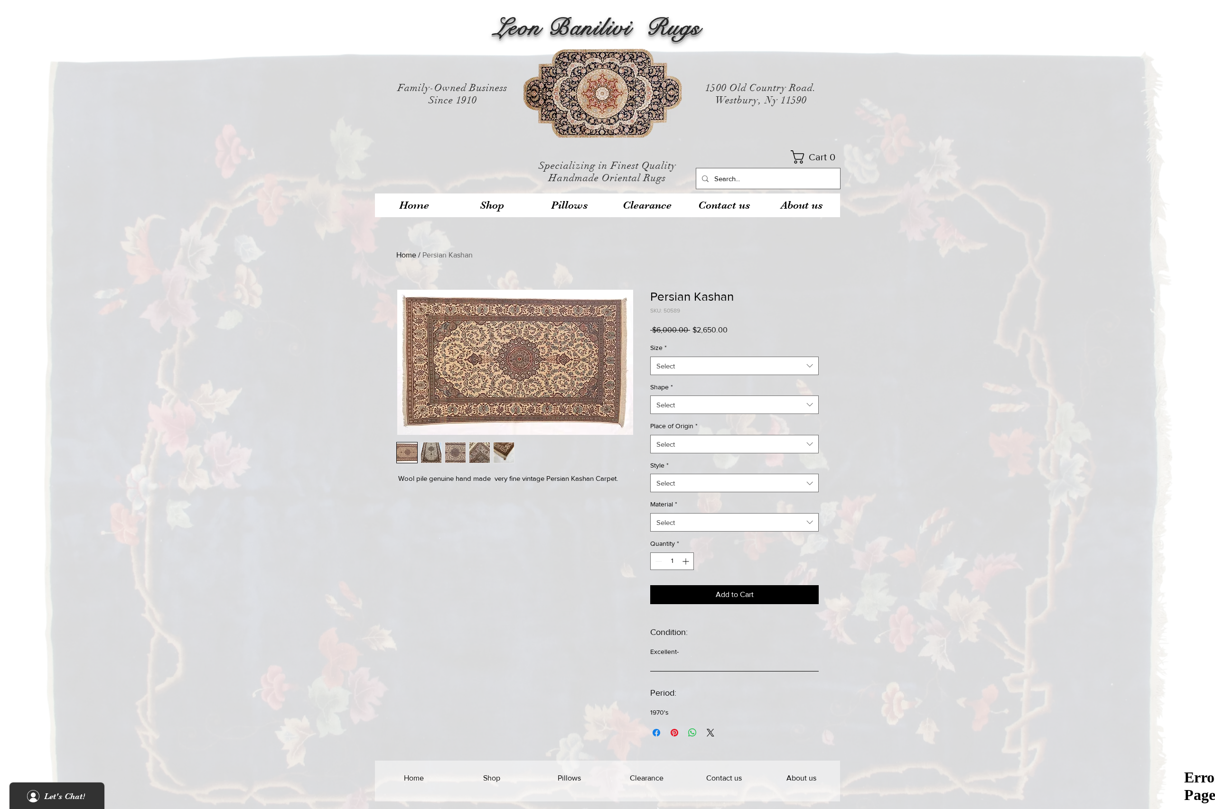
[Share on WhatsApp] (692, 732)
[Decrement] (658, 561)
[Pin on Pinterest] (674, 732)
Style (659, 465)
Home (406, 255)
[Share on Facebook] (656, 732)
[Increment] (686, 561)
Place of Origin (674, 426)
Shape (661, 387)
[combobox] (734, 366)
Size (658, 347)
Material (663, 504)
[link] (816, 157)
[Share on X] (710, 732)
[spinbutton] (672, 561)
